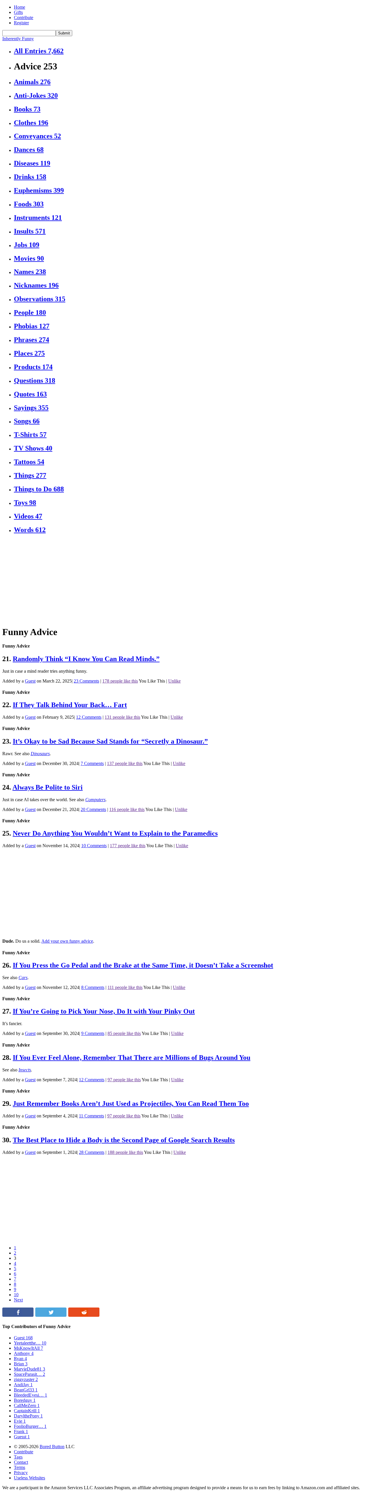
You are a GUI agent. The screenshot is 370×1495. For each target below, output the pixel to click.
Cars (22, 977)
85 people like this (124, 1033)
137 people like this (125, 763)
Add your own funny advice (67, 941)
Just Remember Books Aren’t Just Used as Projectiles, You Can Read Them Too (131, 1103)
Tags (18, 1456)
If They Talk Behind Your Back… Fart (70, 705)
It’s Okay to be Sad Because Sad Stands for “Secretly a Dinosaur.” (110, 741)
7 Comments (92, 763)
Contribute (23, 17)
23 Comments (86, 680)
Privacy (21, 1472)
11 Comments (91, 1115)
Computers (95, 799)
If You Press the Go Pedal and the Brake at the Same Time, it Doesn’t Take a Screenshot (143, 965)
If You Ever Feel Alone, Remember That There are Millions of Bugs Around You (131, 1057)
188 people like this (125, 1152)
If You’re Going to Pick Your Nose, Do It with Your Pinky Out (104, 1011)
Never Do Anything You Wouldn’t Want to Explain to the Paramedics (115, 833)
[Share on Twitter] (50, 1315)
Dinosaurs (40, 753)
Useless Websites (29, 1477)
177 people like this (127, 845)
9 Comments (92, 1033)
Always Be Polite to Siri (47, 787)
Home (19, 7)
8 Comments (92, 987)
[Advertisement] (175, 580)
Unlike (174, 680)
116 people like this (127, 809)
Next (18, 1299)
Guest (30, 680)
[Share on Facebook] (18, 1315)
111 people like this (125, 987)
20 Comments (93, 809)
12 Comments (88, 717)
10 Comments (94, 845)
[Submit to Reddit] (83, 1315)
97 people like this (124, 1079)
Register (21, 22)
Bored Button (52, 1446)
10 (16, 1294)
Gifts (18, 12)
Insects (24, 1069)
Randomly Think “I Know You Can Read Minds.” (86, 659)
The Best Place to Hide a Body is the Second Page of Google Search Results (124, 1140)
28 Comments (91, 1152)
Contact (21, 1462)
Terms (19, 1467)
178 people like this (120, 680)
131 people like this (122, 717)
